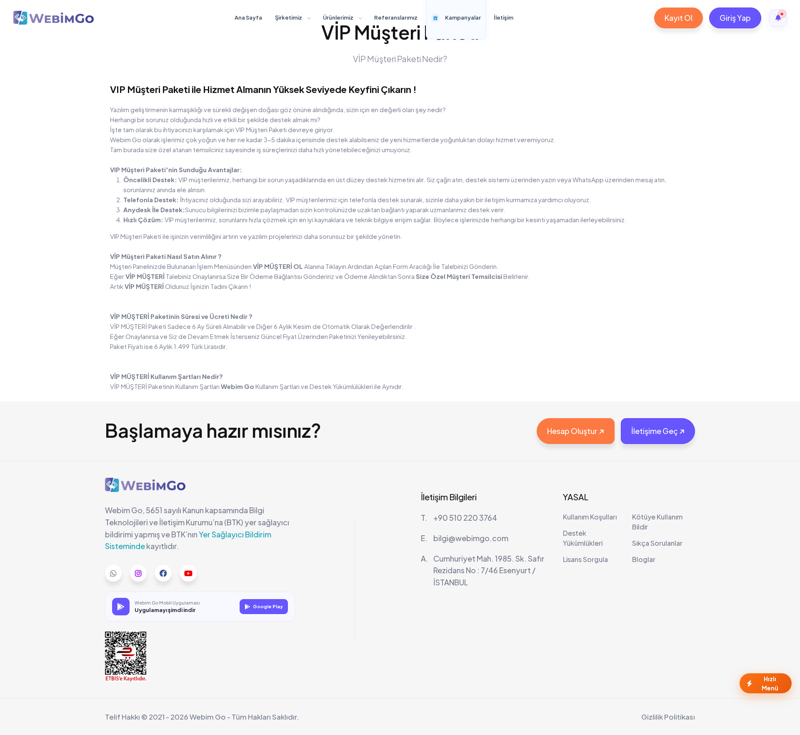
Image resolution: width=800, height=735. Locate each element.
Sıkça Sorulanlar (657, 543)
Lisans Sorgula (585, 559)
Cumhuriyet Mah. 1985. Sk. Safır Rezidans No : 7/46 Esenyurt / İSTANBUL (489, 570)
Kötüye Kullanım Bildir (657, 521)
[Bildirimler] (778, 18)
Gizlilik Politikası (668, 716)
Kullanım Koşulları (590, 516)
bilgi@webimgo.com (470, 538)
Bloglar (643, 559)
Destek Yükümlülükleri (341, 386)
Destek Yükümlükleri (582, 538)
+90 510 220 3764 (465, 517)
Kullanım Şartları (277, 386)
